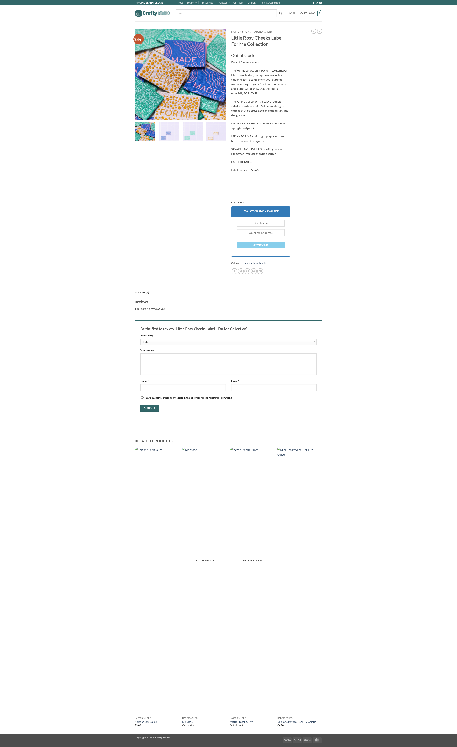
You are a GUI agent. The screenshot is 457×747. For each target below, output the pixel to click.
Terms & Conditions (270, 2)
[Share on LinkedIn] (260, 271)
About (180, 2)
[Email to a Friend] (247, 271)
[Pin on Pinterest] (254, 271)
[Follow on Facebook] (314, 3)
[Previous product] (319, 31)
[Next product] (313, 31)
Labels (262, 263)
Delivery (252, 2)
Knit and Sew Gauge (146, 721)
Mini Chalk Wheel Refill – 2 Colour (296, 721)
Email (235, 380)
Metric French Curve (241, 721)
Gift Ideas (238, 2)
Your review (147, 350)
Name (144, 380)
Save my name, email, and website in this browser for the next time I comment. (189, 397)
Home (235, 31)
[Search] (280, 13)
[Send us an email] (320, 3)
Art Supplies (207, 2)
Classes (223, 2)
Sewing (190, 2)
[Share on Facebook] (234, 271)
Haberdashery (262, 31)
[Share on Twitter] (241, 271)
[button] (291, 13)
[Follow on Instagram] (317, 3)
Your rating (147, 335)
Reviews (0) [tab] (142, 292)
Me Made (187, 721)
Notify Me (260, 245)
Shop (245, 31)
